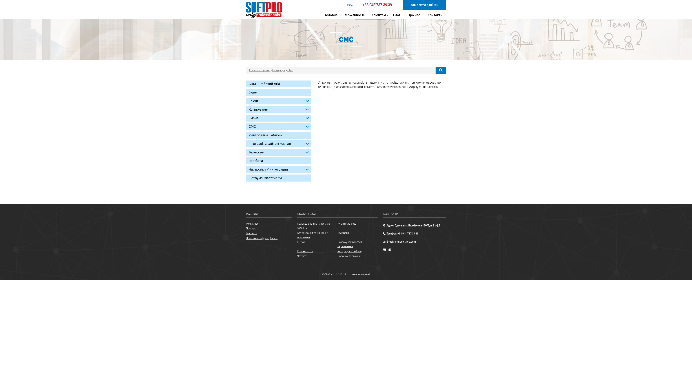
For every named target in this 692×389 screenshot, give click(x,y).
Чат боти (302, 256)
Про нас (414, 15)
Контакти (434, 15)
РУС (350, 4)
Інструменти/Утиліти (265, 178)
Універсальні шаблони (266, 135)
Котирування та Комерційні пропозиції (313, 235)
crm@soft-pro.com (405, 241)
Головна (331, 15)
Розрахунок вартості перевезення (350, 244)
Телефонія (343, 232)
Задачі (253, 92)
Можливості (354, 15)
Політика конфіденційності (262, 238)
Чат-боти (256, 161)
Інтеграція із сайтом (349, 251)
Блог (396, 15)
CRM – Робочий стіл (264, 84)
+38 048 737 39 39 (377, 5)
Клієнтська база (347, 223)
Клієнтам (378, 15)
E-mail (301, 242)
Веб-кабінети (305, 251)
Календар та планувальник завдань (313, 225)
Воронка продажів (349, 256)
